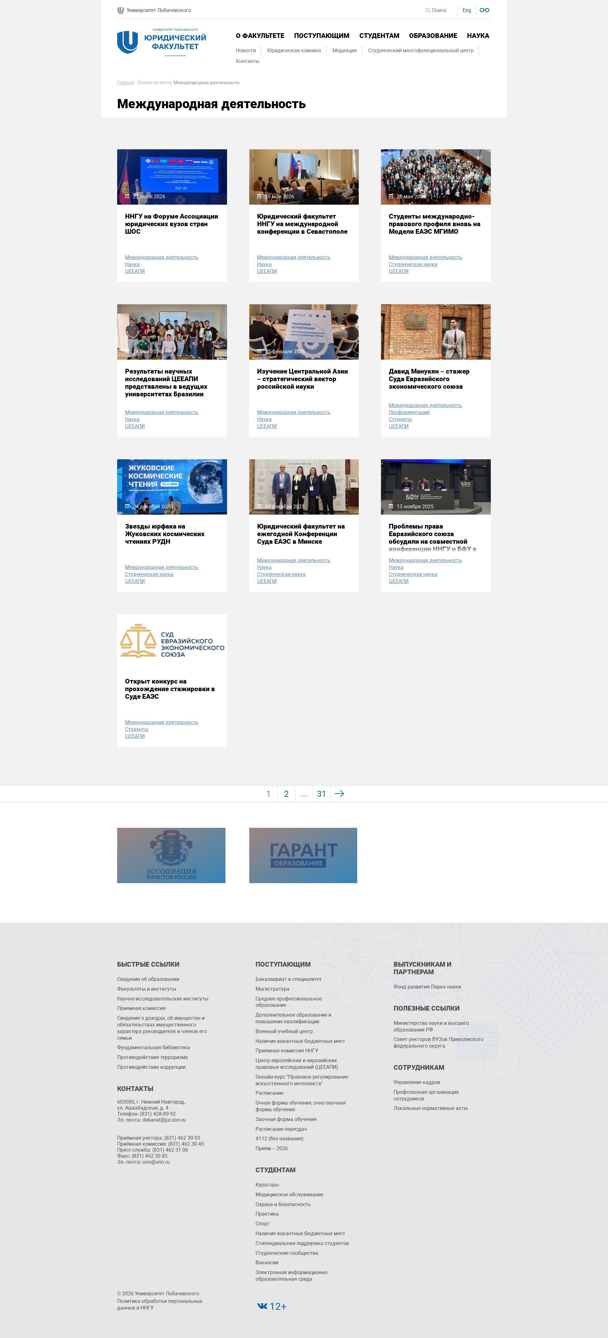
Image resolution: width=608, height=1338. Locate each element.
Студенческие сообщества (287, 1253)
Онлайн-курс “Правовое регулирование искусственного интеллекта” (302, 1080)
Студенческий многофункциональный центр (421, 50)
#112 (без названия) (280, 1139)
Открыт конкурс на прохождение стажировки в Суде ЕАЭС (170, 689)
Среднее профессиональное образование (289, 1002)
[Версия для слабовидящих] (484, 9)
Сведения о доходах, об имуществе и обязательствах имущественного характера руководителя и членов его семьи (162, 1028)
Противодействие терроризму (152, 1057)
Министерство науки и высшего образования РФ (431, 1026)
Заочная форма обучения (286, 1119)
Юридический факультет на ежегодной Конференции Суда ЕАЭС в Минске (301, 534)
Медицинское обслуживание (289, 1195)
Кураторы (267, 1185)
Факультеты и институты (146, 989)
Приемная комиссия (141, 1008)
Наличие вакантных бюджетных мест (300, 1041)
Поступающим (321, 36)
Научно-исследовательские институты (162, 999)
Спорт (263, 1224)
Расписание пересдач (281, 1129)
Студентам (379, 36)
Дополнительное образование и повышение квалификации (293, 1018)
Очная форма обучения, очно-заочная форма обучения (301, 1106)
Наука (478, 36)
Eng (467, 10)
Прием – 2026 (272, 1148)
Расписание (269, 1093)
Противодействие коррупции (151, 1067)
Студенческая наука (413, 264)
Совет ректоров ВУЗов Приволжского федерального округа (439, 1042)
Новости (246, 50)
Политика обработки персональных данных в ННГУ (159, 1304)
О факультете (260, 36)
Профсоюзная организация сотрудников (426, 1095)
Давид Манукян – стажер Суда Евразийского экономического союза (429, 379)
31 (321, 794)
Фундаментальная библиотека (153, 1047)
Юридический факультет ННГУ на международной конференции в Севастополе (302, 224)
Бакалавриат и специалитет (289, 979)
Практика (267, 1214)
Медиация (344, 50)
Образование (433, 36)
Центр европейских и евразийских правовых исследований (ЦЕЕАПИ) (297, 1063)
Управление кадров (417, 1082)
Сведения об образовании (148, 979)
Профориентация (409, 412)
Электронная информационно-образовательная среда (292, 1275)
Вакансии (267, 1263)
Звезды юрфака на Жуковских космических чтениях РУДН (165, 534)
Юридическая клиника (294, 50)
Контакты (247, 61)
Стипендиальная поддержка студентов (302, 1243)
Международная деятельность (161, 257)
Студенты (400, 419)
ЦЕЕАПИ (135, 271)
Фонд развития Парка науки (427, 987)
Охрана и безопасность (283, 1204)
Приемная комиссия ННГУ (287, 1051)
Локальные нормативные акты (431, 1108)
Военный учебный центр (284, 1031)
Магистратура (272, 989)
